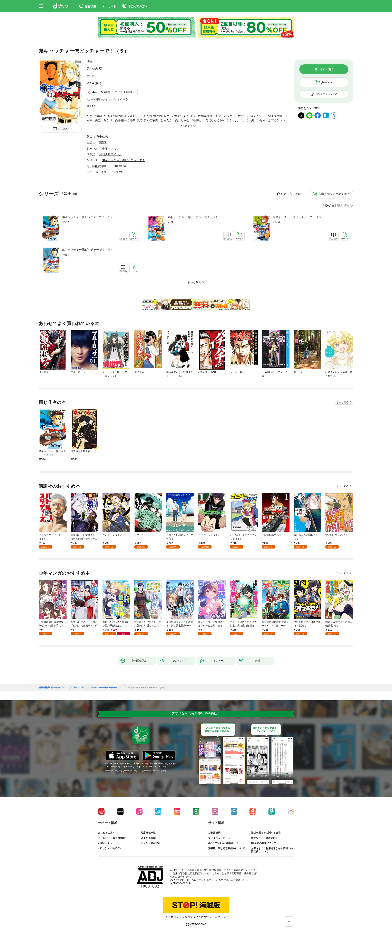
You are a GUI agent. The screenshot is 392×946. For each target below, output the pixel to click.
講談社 (103, 142)
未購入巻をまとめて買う (334, 193)
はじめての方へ (106, 832)
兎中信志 (92, 68)
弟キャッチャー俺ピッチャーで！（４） (87, 249)
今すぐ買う (327, 69)
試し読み (63, 128)
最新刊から (345, 205)
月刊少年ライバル (110, 154)
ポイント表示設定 (150, 843)
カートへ (327, 82)
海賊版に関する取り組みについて (226, 848)
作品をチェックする (326, 94)
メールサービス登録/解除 (112, 838)
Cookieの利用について (263, 843)
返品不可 (91, 105)
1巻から (328, 205)
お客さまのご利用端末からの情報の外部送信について (272, 850)
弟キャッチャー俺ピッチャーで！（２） (193, 217)
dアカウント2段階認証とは (223, 843)
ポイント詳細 (123, 92)
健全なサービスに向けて (264, 838)
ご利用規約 (214, 832)
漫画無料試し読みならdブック (53, 688)
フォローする (101, 69)
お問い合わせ (105, 843)
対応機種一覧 (148, 832)
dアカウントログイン (109, 848)
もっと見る (342, 402)
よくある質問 (148, 838)
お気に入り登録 (291, 193)
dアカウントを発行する (181, 916)
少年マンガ (109, 148)
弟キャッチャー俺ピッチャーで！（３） (298, 217)
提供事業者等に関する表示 (266, 832)
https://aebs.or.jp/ (182, 883)
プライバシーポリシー (220, 838)
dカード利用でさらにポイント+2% (106, 99)
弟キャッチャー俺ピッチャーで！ (123, 160)
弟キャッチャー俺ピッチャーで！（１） (87, 217)
